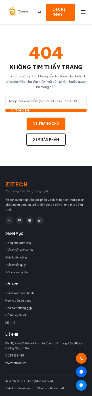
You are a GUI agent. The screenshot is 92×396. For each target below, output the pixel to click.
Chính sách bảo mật (50, 388)
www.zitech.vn (15, 363)
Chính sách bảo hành (19, 293)
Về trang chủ (46, 124)
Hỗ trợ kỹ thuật (15, 315)
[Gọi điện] (81, 358)
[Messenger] (81, 385)
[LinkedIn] (40, 220)
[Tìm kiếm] (39, 11)
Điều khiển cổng (16, 257)
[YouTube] (19, 220)
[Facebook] (9, 220)
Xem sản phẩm (46, 140)
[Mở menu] (83, 12)
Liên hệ (10, 322)
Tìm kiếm (22, 110)
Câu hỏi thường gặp (18, 308)
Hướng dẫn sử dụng (18, 300)
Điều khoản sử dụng (18, 388)
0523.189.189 (14, 355)
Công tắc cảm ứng (18, 243)
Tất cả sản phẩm (17, 272)
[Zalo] (29, 220)
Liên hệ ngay (59, 12)
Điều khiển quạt (16, 265)
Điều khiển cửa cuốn (19, 250)
